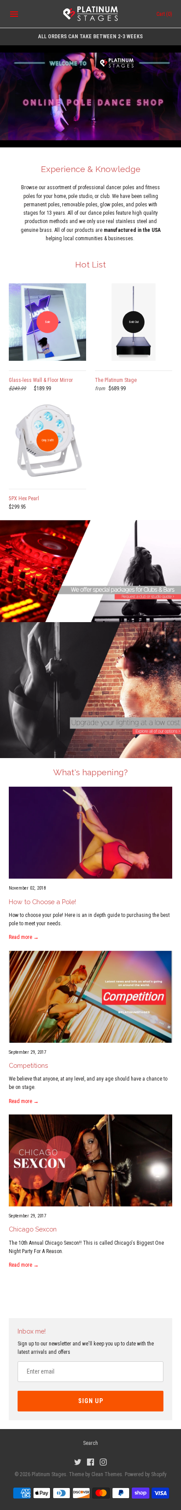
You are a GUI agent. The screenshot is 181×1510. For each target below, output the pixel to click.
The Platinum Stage (116, 380)
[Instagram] (103, 1462)
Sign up (90, 1400)
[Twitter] (77, 1462)
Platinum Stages (49, 1474)
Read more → (24, 937)
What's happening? (90, 772)
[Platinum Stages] (90, 14)
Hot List (90, 264)
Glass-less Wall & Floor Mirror (41, 380)
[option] (90, 96)
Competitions (28, 1065)
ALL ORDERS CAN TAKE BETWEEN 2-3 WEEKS (90, 36)
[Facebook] (90, 1462)
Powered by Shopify (146, 1474)
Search (90, 1443)
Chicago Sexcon (33, 1229)
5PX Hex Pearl (24, 498)
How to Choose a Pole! (42, 901)
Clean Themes (106, 1474)
